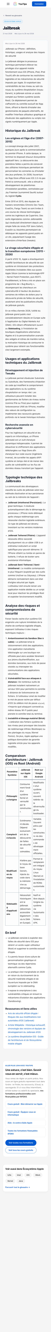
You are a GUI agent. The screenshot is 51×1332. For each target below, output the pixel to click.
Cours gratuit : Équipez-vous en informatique (22, 1113)
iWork (37, 1175)
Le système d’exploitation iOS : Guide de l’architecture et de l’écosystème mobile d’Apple (26, 1040)
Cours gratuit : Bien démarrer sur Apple (25, 1104)
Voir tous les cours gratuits (21, 1150)
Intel (19, 1175)
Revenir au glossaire (13, 15)
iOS (28, 1175)
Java (21, 1181)
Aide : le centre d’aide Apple (20, 1123)
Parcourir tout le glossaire (17, 1187)
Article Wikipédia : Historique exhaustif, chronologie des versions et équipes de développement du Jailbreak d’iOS (26, 1028)
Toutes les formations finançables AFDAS (23, 1132)
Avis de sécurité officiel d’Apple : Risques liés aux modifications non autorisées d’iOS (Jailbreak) (24, 1017)
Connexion (39, 4)
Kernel (10, 1181)
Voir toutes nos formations (21, 1142)
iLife (9, 1175)
